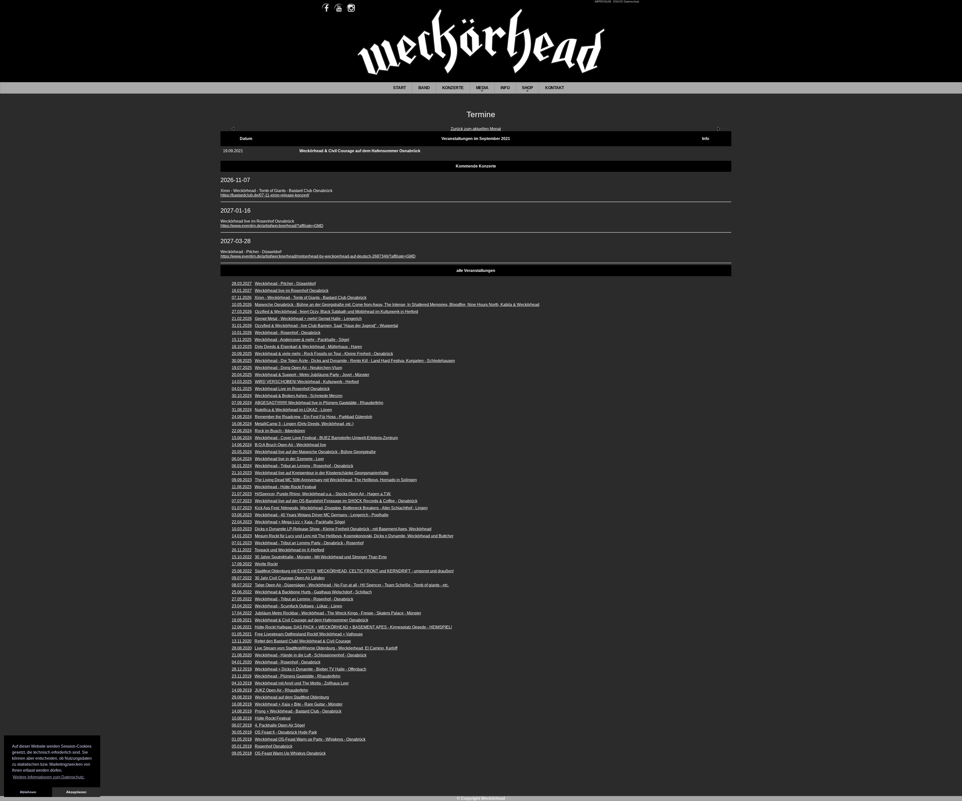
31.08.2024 (242, 410)
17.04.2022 (242, 613)
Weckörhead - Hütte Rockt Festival (285, 487)
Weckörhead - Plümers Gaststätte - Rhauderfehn (297, 676)
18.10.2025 (242, 347)
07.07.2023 (242, 501)
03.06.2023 (242, 515)
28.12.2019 (242, 669)
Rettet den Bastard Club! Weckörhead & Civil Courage (303, 641)
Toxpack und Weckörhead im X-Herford (289, 550)
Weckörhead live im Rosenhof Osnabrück (291, 290)
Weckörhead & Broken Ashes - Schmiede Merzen (298, 396)
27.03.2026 (242, 311)
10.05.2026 (242, 304)
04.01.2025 (242, 389)
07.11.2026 (242, 297)
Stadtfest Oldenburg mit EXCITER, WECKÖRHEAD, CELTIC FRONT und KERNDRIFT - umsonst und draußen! (354, 571)
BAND (424, 88)
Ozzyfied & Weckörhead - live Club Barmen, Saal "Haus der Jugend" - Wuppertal (326, 326)
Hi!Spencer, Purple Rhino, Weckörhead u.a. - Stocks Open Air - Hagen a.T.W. (323, 494)
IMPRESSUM (603, 1)
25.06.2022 (242, 592)
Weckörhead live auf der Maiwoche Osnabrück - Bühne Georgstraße (315, 452)
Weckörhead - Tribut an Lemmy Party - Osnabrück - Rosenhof (309, 543)
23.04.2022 (242, 606)
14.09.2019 (242, 690)
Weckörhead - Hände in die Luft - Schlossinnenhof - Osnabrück (311, 655)
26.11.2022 (242, 550)
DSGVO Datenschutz (626, 1)
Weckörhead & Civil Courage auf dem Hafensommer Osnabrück (311, 620)
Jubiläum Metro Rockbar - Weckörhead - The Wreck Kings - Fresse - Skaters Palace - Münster (338, 613)
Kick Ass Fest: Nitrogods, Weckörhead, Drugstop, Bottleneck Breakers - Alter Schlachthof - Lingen (341, 508)
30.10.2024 (242, 396)
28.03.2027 (242, 283)
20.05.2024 (242, 452)
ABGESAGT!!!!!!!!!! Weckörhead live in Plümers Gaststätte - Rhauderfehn (319, 403)
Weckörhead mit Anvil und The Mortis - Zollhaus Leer (302, 683)
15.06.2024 (242, 438)
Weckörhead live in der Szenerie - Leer (289, 459)
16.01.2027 (242, 290)
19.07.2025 (242, 368)
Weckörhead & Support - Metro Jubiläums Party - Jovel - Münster (312, 375)
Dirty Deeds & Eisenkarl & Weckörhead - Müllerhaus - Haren (308, 347)
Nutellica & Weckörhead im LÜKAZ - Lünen (293, 410)
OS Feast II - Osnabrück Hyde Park (286, 732)
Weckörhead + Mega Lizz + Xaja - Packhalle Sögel (300, 522)
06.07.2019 (242, 725)
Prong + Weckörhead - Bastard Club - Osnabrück (298, 711)
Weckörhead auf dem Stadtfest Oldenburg (292, 697)
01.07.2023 (242, 508)
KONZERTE (453, 88)
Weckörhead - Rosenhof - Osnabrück (287, 333)
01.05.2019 (242, 739)
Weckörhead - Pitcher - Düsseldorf (285, 283)
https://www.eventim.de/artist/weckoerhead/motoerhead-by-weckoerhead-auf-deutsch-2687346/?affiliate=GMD (318, 256)
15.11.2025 (242, 340)
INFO (505, 88)
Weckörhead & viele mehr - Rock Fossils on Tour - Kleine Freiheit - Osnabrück (324, 354)
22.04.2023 (242, 522)
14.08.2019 (242, 711)
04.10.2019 (242, 683)
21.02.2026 (242, 318)
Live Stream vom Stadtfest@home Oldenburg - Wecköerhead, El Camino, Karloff (326, 648)
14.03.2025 (242, 382)
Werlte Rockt (266, 564)
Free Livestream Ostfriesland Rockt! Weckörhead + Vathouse (309, 634)
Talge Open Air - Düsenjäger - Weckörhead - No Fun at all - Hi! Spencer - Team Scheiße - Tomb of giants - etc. (352, 585)
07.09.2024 (242, 403)
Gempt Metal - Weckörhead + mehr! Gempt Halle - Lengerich (308, 318)
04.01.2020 (242, 662)
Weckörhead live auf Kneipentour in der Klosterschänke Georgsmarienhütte (322, 473)
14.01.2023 (242, 536)
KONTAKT (554, 88)
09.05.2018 (242, 753)
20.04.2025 (242, 375)
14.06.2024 (242, 445)
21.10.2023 (242, 473)
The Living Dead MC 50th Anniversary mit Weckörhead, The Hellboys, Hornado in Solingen (336, 480)
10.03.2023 (242, 529)
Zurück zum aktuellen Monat (476, 129)
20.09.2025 (242, 354)
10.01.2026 (242, 333)
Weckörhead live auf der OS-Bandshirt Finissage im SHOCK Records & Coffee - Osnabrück (336, 501)
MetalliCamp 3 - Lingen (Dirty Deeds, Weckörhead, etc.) (304, 424)
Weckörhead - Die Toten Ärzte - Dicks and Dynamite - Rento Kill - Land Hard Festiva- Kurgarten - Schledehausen (355, 361)
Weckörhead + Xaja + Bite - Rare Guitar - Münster (298, 704)
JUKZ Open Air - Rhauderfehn (281, 690)
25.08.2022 (242, 571)
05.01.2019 (242, 746)
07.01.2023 (242, 543)
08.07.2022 (242, 585)
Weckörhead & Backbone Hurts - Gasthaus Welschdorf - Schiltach (313, 592)
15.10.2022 (242, 557)
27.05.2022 (242, 599)
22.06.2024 (242, 431)
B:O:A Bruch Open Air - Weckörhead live (290, 445)
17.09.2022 (242, 564)
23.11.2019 (242, 676)
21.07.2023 (242, 494)
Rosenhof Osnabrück (273, 746)
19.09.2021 (242, 620)
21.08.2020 (242, 655)
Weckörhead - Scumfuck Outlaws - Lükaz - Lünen (298, 606)
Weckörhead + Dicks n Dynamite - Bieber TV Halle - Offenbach (310, 669)
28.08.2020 (242, 648)
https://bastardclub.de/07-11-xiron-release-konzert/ (264, 195)
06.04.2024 (242, 459)
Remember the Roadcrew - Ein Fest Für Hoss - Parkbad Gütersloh (313, 417)
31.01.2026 (242, 326)
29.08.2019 (242, 697)
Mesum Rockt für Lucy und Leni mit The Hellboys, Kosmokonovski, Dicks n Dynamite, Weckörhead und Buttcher (354, 536)
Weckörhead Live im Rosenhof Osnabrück (292, 389)
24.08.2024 (242, 417)
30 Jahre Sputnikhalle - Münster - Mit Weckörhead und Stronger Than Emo (321, 557)
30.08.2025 (242, 361)
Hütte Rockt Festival (273, 718)
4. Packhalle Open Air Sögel (280, 725)
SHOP (527, 89)
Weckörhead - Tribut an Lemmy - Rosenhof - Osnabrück (304, 466)
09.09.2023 (242, 480)
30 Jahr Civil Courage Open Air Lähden (290, 578)
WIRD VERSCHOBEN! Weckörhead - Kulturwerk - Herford (307, 382)
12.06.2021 (242, 627)
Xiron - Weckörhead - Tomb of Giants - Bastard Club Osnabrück (311, 297)
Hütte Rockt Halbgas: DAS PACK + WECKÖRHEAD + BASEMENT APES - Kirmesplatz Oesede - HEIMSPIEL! (353, 627)
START (399, 88)
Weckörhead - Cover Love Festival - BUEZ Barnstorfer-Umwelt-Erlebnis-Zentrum (326, 438)
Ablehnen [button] (28, 792)
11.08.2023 (242, 487)
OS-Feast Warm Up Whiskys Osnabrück (290, 753)
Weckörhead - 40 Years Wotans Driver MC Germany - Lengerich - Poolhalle (322, 515)
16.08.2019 (242, 704)
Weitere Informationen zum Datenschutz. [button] (49, 777)
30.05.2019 (242, 732)
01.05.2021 (242, 634)
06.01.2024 (242, 466)
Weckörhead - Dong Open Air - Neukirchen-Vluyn (298, 368)
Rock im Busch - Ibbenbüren (280, 431)
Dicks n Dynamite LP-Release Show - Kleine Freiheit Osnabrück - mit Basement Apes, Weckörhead (343, 529)
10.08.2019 (242, 718)
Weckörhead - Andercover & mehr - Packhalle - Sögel (302, 340)
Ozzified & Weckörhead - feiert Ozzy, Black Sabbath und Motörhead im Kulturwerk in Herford (336, 311)
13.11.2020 (242, 641)
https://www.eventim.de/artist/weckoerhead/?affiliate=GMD (271, 226)
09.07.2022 (242, 578)
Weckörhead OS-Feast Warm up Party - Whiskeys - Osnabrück (310, 739)
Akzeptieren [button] (76, 792)
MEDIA (482, 89)
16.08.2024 (242, 424)
